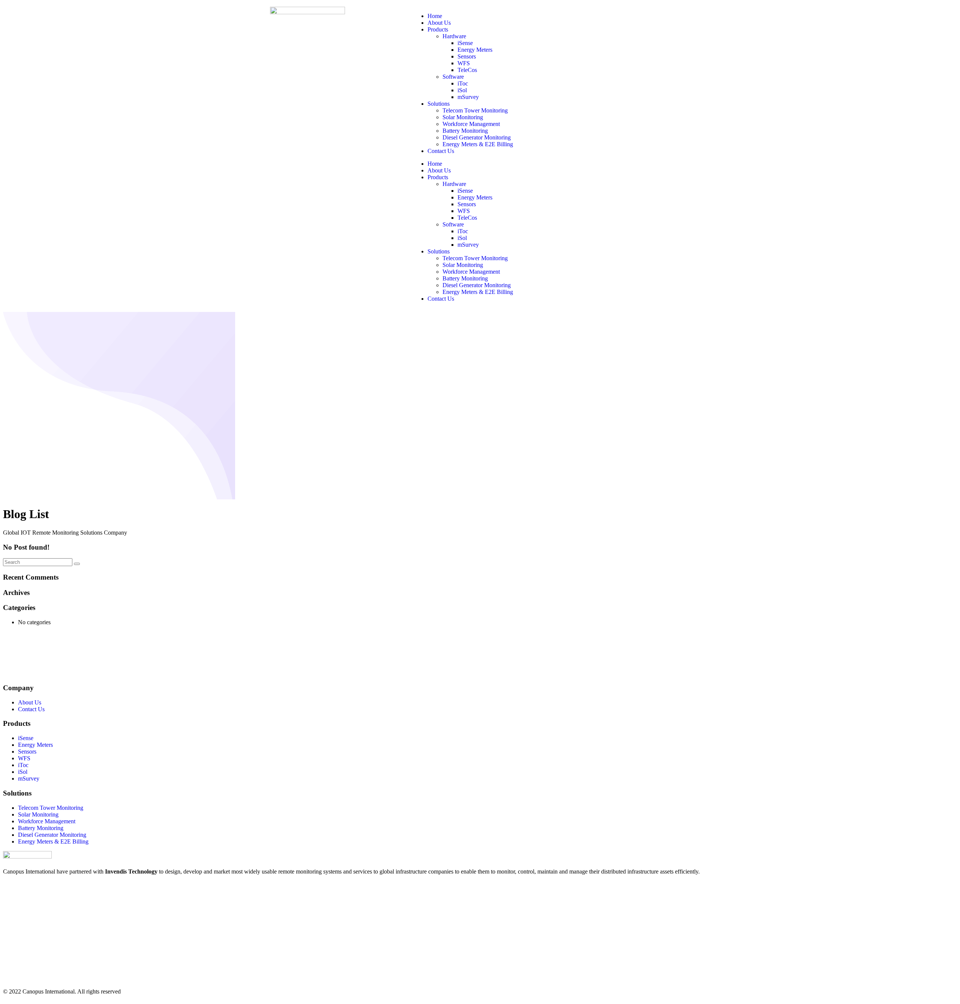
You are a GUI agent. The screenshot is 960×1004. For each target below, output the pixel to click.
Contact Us (441, 151)
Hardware (454, 36)
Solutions (439, 103)
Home (435, 16)
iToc (463, 83)
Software (453, 76)
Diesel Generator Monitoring (476, 137)
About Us (439, 22)
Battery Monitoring (465, 130)
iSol (462, 90)
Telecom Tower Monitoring (475, 110)
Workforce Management (471, 124)
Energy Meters (475, 49)
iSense (465, 43)
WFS (464, 63)
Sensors (467, 56)
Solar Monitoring (462, 117)
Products (438, 29)
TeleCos (467, 70)
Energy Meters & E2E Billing (477, 144)
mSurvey (468, 97)
